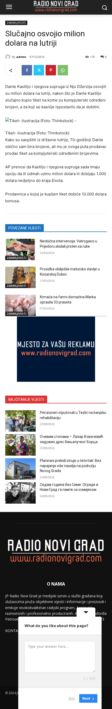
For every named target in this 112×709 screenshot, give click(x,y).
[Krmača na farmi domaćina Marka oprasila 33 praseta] (20, 305)
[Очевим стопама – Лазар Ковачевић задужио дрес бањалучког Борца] (20, 445)
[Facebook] (27, 70)
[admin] (8, 56)
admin (21, 57)
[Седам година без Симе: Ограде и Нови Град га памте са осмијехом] (20, 493)
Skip (71, 698)
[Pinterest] (51, 70)
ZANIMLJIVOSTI (16, 23)
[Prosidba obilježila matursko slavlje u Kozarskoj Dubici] (20, 277)
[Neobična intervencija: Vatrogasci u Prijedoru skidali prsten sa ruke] (20, 249)
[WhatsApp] (63, 70)
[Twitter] (39, 70)
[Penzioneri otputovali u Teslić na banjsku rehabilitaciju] (20, 421)
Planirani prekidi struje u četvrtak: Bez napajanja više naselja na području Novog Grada (70, 465)
